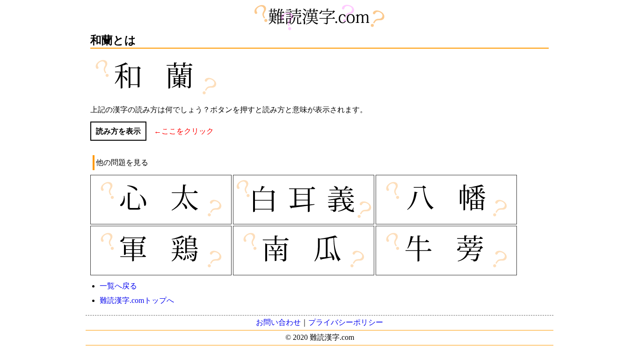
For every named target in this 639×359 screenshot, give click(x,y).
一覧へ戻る (118, 286)
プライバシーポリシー (345, 322)
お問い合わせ (278, 322)
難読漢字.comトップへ (137, 300)
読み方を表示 (118, 131)
